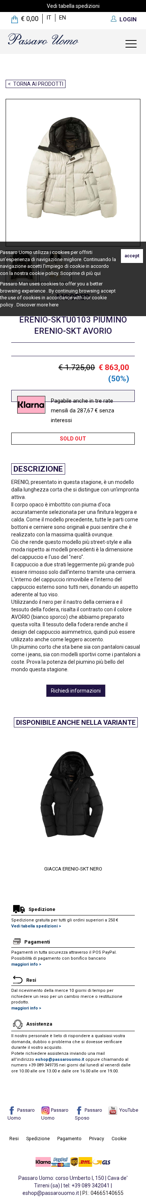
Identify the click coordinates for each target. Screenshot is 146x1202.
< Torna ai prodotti (35, 84)
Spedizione (38, 1138)
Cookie (119, 1138)
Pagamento (69, 1138)
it (48, 17)
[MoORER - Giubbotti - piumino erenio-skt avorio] (70, 172)
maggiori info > (26, 964)
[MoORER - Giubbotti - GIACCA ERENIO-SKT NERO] (73, 799)
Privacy (96, 1138)
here (53, 305)
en (62, 17)
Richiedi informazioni (76, 691)
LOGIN (128, 19)
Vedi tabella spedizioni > (36, 926)
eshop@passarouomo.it (59, 1059)
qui (97, 273)
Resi (14, 1138)
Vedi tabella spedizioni (73, 6)
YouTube (127, 1110)
